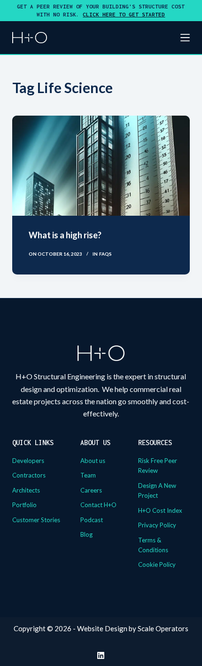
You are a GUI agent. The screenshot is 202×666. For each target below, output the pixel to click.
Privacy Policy (157, 525)
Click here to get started (124, 14)
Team (88, 475)
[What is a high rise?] (101, 166)
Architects (26, 490)
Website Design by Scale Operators (132, 628)
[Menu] (185, 37)
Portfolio (24, 505)
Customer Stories (36, 520)
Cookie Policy (157, 564)
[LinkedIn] (100, 655)
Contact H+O (98, 505)
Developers (28, 460)
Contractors (29, 475)
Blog (86, 534)
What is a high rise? (65, 235)
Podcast (91, 520)
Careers (91, 490)
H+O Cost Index (160, 510)
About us (92, 460)
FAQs (105, 254)
